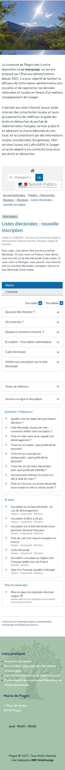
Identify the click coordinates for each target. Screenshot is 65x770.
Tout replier (31, 303)
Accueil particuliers (14, 195)
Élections (23, 199)
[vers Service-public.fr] (37, 185)
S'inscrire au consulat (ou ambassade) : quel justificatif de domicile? (29, 457)
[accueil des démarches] (32, 170)
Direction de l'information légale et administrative (28, 622)
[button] (32, 312)
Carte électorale (20, 549)
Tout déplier (53, 303)
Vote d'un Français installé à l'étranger (33, 569)
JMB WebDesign (42, 760)
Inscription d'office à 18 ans (27, 518)
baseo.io (34, 625)
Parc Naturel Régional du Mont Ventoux (32, 676)
